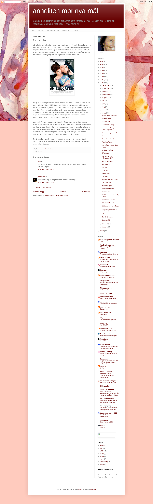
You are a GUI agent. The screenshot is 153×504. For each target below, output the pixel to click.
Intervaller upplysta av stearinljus (109, 210)
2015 (102, 67)
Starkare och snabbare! (107, 277)
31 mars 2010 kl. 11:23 (46, 170)
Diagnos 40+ (106, 220)
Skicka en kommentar (43, 187)
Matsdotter (104, 339)
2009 (102, 231)
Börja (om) (76, 30)
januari (104, 227)
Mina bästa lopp (53, 30)
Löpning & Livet (106, 328)
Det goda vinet (107, 182)
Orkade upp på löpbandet (108, 320)
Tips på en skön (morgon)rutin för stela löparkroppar (107, 375)
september (106, 94)
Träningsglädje (106, 406)
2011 (102, 80)
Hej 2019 (103, 341)
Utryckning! (104, 272)
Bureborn (103, 252)
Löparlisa (103, 323)
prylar (102, 459)
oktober (105, 91)
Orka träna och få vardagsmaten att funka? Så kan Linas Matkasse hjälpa (109, 393)
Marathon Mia (105, 334)
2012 (102, 76)
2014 (102, 70)
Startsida (63, 192)
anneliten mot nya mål (65, 11)
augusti (105, 97)
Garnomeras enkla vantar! (108, 304)
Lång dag (105, 170)
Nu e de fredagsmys (109, 136)
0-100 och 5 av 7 (108, 203)
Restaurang (104, 461)
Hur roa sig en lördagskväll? (107, 157)
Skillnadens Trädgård (108, 381)
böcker (102, 445)
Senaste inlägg (38, 192)
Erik (39, 161)
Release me (106, 192)
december (106, 85)
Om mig (41, 30)
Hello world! (104, 290)
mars (104, 113)
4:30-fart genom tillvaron (109, 239)
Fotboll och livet (106, 297)
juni (103, 104)
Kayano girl (106, 122)
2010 (102, 83)
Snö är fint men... (108, 217)
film (41, 151)
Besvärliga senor (108, 161)
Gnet (101, 241)
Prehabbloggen (106, 371)
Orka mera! (104, 359)
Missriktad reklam (108, 189)
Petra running (105, 366)
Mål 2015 (65, 30)
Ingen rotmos (105, 307)
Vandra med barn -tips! (107, 266)
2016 (102, 64)
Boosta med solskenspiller (108, 335)
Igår (103, 214)
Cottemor (103, 270)
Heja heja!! (103, 314)
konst (102, 453)
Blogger (93, 489)
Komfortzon (106, 164)
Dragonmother (105, 281)
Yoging (103, 425)
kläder (102, 451)
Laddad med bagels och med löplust (110, 129)
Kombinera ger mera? (109, 133)
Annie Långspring (107, 245)
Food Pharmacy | (106, 293)
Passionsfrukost (107, 142)
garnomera (104, 302)
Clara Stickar (105, 257)
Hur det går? (104, 325)
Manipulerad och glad (109, 115)
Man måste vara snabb (110, 179)
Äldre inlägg (86, 192)
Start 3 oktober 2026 (106, 422)
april (104, 110)
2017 (102, 61)
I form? (102, 427)
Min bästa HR (105, 344)
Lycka (102, 368)
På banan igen (107, 185)
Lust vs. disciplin (107, 150)
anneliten (41, 177)
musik (102, 456)
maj (103, 107)
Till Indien (105, 176)
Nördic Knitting (106, 352)
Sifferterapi (105, 153)
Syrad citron (104, 309)
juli (103, 100)
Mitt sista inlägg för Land (108, 382)
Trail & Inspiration (107, 398)
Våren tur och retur (108, 139)
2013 (102, 73)
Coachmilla (104, 265)
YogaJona (104, 420)
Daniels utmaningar (107, 275)
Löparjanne (104, 318)
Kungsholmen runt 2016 (107, 330)
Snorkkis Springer (107, 389)
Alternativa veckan (108, 200)
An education (106, 119)
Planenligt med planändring (109, 254)
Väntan (104, 167)
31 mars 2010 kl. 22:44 (46, 182)
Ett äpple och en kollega (110, 206)
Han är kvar (104, 417)
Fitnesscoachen (106, 288)
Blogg (33, 30)
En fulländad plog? (108, 125)
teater (102, 464)
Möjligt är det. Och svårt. (108, 298)
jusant (80, 489)
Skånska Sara (105, 386)
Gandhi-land (106, 173)
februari (105, 224)
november (106, 88)
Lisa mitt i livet (105, 312)
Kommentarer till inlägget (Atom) (56, 195)
